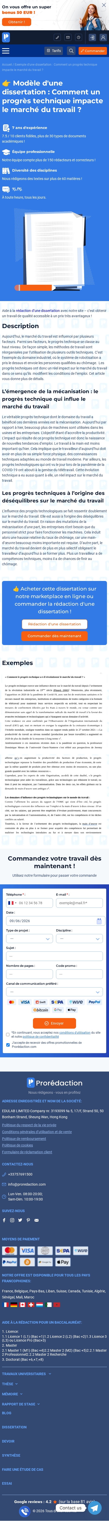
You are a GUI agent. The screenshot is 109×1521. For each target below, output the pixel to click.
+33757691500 (57, 37)
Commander (95, 51)
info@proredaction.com (67, 37)
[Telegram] (95, 1508)
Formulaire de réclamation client (27, 1152)
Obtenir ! (16, 22)
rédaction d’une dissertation (38, 311)
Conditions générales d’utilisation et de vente (37, 1132)
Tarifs (56, 51)
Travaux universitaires (24, 1374)
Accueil (7, 64)
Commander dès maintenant (54, 636)
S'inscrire (92, 37)
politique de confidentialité (41, 1036)
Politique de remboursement (24, 1139)
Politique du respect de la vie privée (29, 1125)
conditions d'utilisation (74, 1032)
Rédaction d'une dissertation (54, 624)
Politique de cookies (17, 1145)
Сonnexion (103, 37)
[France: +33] (12, 903)
